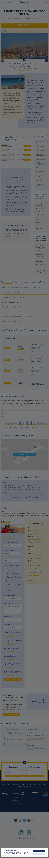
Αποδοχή (39, 850)
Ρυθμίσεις (39, 854)
